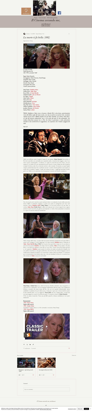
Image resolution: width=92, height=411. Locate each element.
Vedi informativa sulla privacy (45, 409)
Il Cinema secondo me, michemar (46, 401)
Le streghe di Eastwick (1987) (46, 370)
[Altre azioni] (69, 34)
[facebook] (46, 405)
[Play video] (46, 326)
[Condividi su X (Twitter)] (27, 344)
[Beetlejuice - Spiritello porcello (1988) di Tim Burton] (26, 363)
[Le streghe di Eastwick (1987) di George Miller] (47, 363)
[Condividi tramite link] (33, 344)
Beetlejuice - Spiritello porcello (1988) (26, 370)
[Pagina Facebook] (59, 12)
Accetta (86, 409)
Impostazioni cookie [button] (72, 409)
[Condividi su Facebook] (24, 344)
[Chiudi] (90, 409)
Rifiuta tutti (80, 409)
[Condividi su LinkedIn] (30, 344)
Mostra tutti (74, 355)
